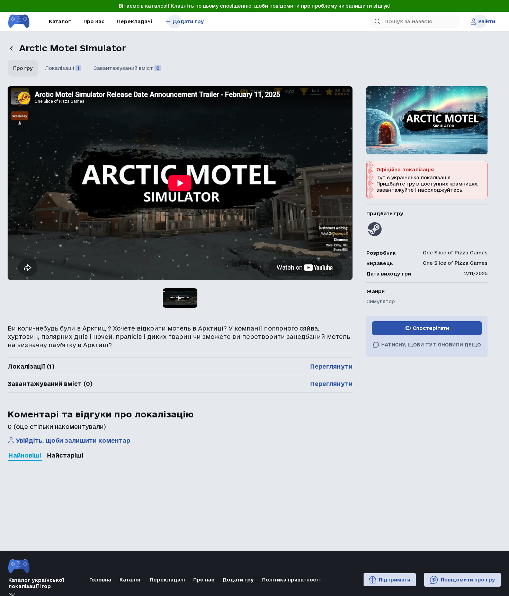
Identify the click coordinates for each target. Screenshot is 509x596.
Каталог (60, 21)
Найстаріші (65, 455)
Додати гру (188, 21)
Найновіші (24, 455)
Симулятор (380, 301)
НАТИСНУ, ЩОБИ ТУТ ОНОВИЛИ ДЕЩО (431, 344)
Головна (100, 580)
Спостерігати (431, 328)
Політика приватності (291, 580)
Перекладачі (134, 21)
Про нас (94, 21)
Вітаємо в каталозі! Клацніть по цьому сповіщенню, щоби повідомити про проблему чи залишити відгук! (255, 6)
